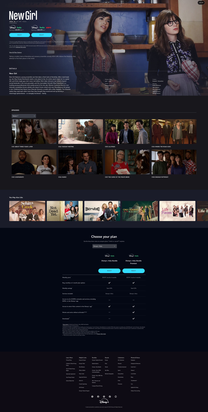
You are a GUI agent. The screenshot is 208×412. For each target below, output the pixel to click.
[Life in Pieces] (177, 211)
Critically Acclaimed (122, 367)
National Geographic (109, 373)
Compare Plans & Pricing (97, 386)
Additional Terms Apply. (21, 47)
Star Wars (107, 370)
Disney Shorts (120, 373)
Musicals (120, 363)
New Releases (82, 367)
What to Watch (82, 370)
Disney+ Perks (82, 363)
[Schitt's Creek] (27, 211)
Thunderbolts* (134, 380)
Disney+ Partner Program (84, 390)
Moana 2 (132, 370)
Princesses (120, 384)
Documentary (120, 377)
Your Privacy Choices (70, 377)
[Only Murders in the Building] (140, 211)
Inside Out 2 (133, 367)
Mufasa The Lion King (135, 390)
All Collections (121, 360)
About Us (81, 380)
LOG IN (201, 2)
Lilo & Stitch (133, 373)
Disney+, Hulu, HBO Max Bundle (97, 376)
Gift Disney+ (81, 387)
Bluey (132, 377)
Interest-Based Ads (70, 380)
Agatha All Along (134, 387)
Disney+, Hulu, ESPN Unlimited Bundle (96, 371)
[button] (84, 357)
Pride (119, 380)
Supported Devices (83, 377)
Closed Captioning (83, 384)
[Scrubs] (102, 211)
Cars (132, 384)
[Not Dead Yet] (65, 211)
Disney (106, 360)
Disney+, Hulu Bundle (96, 367)
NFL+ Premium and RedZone (96, 381)
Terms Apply (65, 324)
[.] (92, 397)
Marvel (106, 367)
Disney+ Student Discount (97, 360)
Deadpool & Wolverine (135, 363)
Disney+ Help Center (101, 334)
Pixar (106, 363)
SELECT (19, 35)
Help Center (81, 373)
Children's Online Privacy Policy (71, 364)
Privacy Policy (69, 360)
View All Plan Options (15, 52)
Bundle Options (95, 363)
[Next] (205, 210)
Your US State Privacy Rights (70, 369)
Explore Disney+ (82, 360)
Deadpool (133, 360)
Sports (119, 370)
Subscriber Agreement (70, 374)
